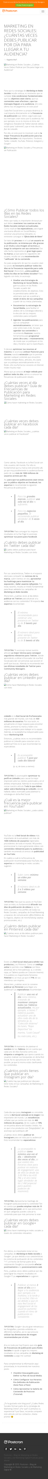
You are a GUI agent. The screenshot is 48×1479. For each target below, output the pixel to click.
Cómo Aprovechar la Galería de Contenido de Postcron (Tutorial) (27, 1391)
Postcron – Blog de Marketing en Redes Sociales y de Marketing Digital (21, 1456)
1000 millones (29, 473)
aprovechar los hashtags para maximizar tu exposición (22, 581)
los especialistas (25, 228)
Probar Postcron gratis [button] (25, 5)
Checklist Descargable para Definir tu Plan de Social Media (27, 1374)
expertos (8, 863)
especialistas (23, 989)
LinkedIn (7, 716)
